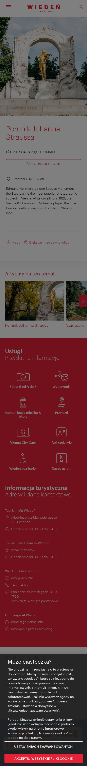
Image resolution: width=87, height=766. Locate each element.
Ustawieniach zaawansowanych (43, 746)
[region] (43, 710)
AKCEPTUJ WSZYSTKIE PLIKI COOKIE (43, 758)
